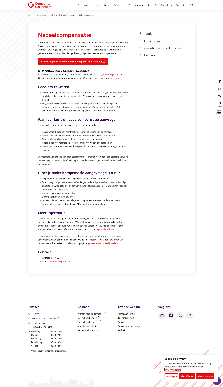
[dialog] (189, 368)
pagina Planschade (105, 229)
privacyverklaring (173, 369)
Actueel (118, 5)
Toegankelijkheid (126, 317)
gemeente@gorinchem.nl (113, 74)
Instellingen (171, 376)
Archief (121, 330)
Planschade (149, 55)
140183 (35, 313)
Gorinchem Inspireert (90, 322)
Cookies (122, 322)
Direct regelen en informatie (92, 5)
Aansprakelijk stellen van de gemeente (162, 48)
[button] (219, 81)
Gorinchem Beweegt (89, 317)
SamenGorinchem (88, 330)
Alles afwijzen (187, 376)
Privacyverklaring (126, 313)
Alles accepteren (205, 376)
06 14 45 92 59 (51, 318)
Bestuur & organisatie (140, 5)
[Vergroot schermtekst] (219, 89)
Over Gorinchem (163, 5)
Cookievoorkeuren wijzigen (131, 326)
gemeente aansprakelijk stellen (103, 243)
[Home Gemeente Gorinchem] (41, 5)
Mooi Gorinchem (88, 326)
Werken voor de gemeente (92, 313)
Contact (180, 5)
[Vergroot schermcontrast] (219, 97)
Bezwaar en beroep (153, 41)
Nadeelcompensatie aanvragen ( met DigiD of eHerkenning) (74, 61)
